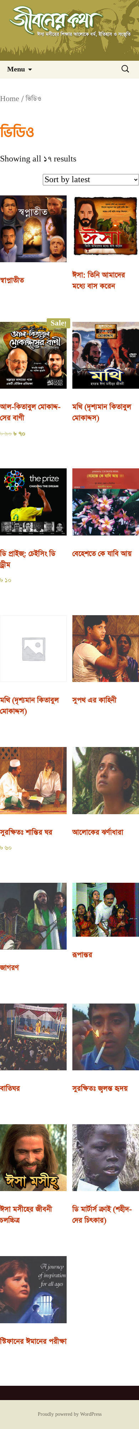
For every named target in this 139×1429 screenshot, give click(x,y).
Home (9, 98)
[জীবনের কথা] (69, 30)
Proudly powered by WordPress (70, 1414)
